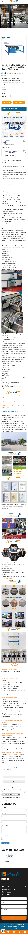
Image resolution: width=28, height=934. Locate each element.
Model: (3, 87)
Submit (5, 843)
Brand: (3, 91)
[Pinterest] (8, 879)
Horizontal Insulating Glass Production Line (13, 787)
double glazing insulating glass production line (13, 790)
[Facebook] (2, 879)
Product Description (10, 109)
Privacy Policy (14, 928)
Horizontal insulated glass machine (11, 797)
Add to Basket (19, 102)
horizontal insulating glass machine (11, 794)
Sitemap (21, 926)
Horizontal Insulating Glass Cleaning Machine (9, 861)
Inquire (8, 102)
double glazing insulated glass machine (12, 800)
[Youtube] (5, 879)
